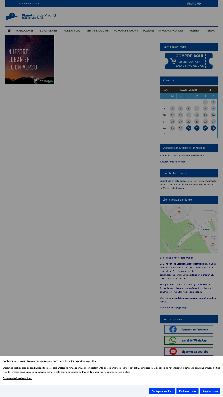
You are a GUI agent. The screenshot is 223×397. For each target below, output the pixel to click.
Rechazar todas (187, 391)
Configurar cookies (162, 391)
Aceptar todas (210, 391)
